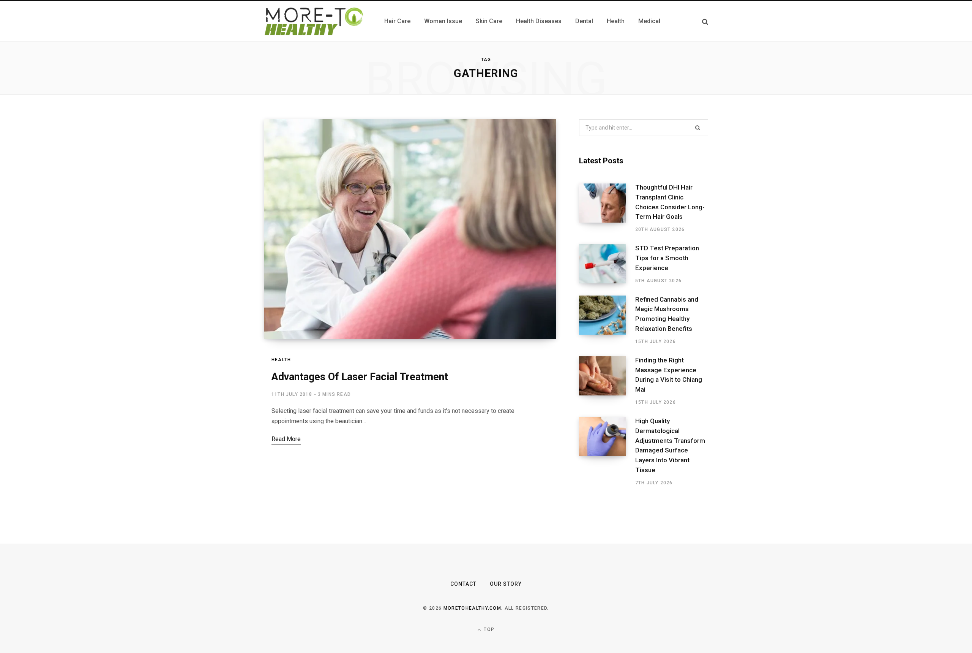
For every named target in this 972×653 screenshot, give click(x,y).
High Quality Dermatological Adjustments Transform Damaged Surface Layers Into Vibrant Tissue (670, 445)
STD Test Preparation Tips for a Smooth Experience (667, 258)
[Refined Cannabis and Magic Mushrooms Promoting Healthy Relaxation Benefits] (607, 320)
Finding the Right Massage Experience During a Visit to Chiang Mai (668, 374)
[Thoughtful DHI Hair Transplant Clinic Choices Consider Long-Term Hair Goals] (607, 208)
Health (281, 359)
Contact (463, 584)
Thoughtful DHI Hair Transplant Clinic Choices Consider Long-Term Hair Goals (670, 201)
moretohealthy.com (472, 608)
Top (488, 629)
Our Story (506, 584)
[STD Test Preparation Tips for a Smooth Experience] (607, 264)
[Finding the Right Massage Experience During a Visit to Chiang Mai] (607, 381)
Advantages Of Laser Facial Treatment (359, 377)
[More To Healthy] (315, 21)
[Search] (705, 21)
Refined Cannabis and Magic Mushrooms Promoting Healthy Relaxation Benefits (666, 314)
